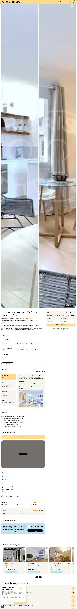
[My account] (74, 1)
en (70, 1)
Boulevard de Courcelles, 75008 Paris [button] (11, 318)
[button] (2, 607)
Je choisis (7, 602)
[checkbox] (72, 6)
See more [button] (21, 388)
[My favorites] (60, 1)
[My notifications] (67, 1)
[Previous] (3, 156)
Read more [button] (22, 422)
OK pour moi (20, 602)
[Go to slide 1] (13, 559)
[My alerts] (63, 1)
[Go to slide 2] (37, 559)
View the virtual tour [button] (39, 371)
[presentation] (37, 2)
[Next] (74, 156)
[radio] (33, 510)
